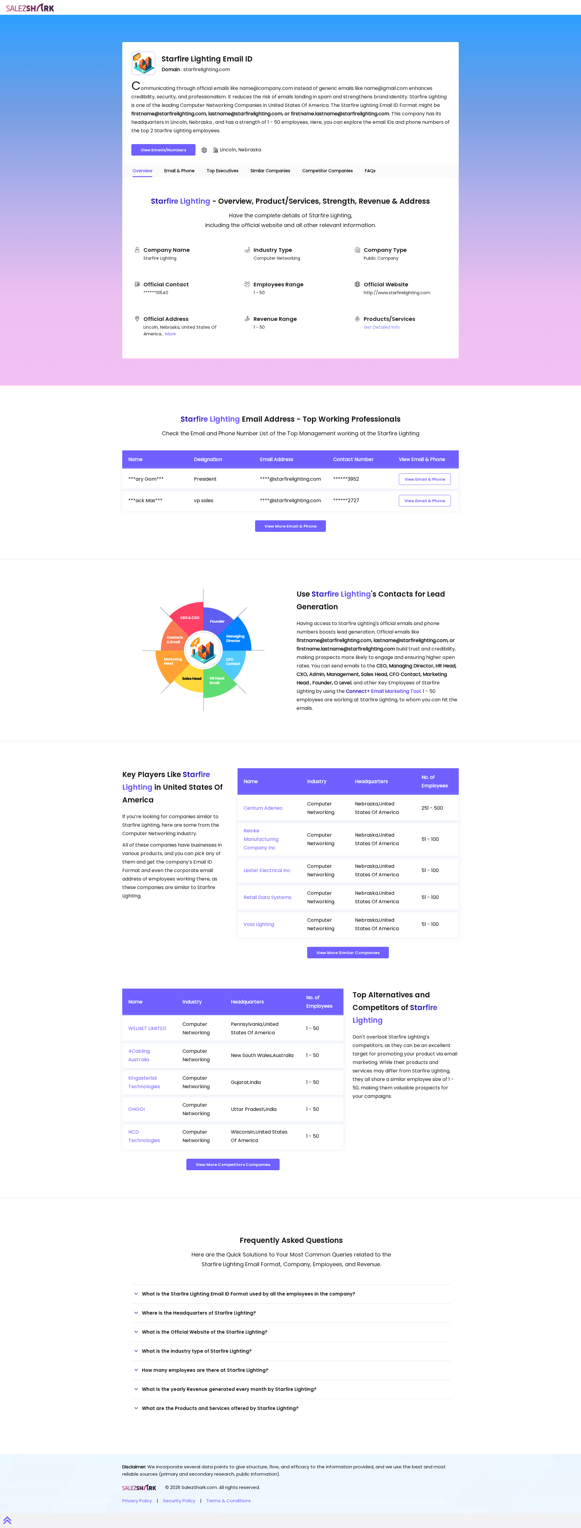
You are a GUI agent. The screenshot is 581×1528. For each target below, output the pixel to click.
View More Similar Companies (348, 953)
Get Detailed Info (382, 327)
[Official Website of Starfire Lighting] (204, 149)
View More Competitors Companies (233, 1164)
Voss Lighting (259, 924)
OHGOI (136, 1109)
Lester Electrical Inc (267, 870)
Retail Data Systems (267, 897)
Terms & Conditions (228, 1500)
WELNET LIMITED (147, 1028)
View (425, 479)
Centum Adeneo (263, 808)
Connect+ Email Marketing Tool (383, 691)
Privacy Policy (137, 1500)
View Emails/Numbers (163, 150)
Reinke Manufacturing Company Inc (261, 839)
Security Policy (179, 1500)
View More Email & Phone (290, 526)
